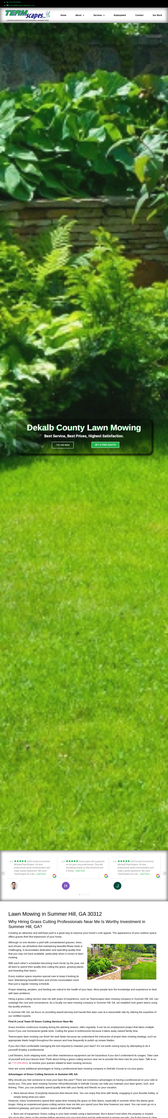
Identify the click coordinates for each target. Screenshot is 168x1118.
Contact (139, 15)
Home (63, 15)
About (78, 15)
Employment (120, 15)
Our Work (157, 15)
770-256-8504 (20, 1063)
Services (97, 15)
